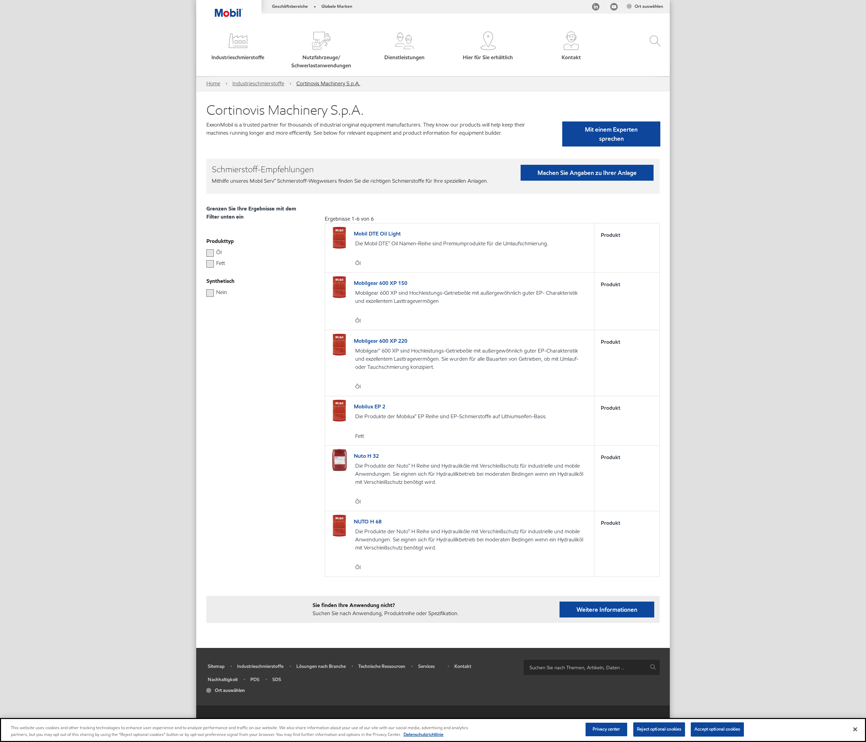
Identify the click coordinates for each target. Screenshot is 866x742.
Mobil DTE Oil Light (377, 233)
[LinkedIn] (595, 8)
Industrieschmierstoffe (258, 83)
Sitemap (216, 666)
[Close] (855, 729)
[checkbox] (210, 253)
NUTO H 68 (368, 521)
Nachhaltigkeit (223, 679)
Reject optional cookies (659, 729)
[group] (252, 252)
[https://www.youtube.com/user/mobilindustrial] (614, 8)
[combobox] (592, 667)
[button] (238, 50)
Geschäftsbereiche (290, 6)
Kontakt (462, 666)
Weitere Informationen (606, 609)
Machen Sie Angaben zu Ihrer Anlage (587, 173)
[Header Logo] (228, 8)
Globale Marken (336, 6)
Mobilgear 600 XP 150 (380, 283)
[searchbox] (585, 667)
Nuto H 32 (366, 455)
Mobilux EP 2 (369, 406)
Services (426, 666)
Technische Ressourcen (381, 666)
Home (213, 83)
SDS (276, 679)
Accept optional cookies (717, 729)
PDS (254, 679)
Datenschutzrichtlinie (423, 735)
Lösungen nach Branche (321, 666)
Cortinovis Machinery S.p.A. (328, 83)
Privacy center (606, 729)
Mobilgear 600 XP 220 (380, 340)
